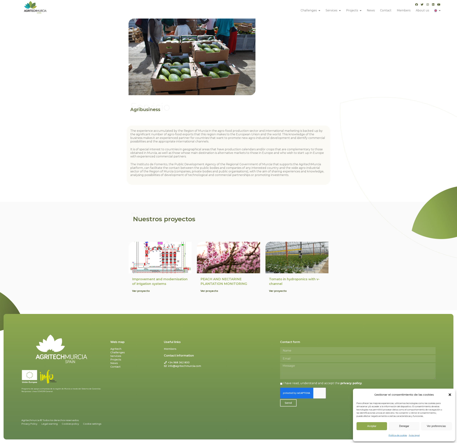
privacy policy (351, 383)
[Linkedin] (433, 4)
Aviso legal (414, 435)
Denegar (404, 425)
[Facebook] (416, 4)
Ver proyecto (141, 291)
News (371, 10)
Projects (352, 10)
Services (331, 10)
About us (422, 10)
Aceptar (371, 425)
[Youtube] (439, 4)
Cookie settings (92, 423)
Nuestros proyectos (164, 219)
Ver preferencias (436, 425)
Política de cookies (398, 435)
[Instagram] (428, 4)
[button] (450, 394)
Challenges (309, 10)
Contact (385, 10)
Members (403, 10)
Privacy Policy (29, 423)
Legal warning (49, 423)
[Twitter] (422, 4)
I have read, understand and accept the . (322, 383)
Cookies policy (70, 423)
